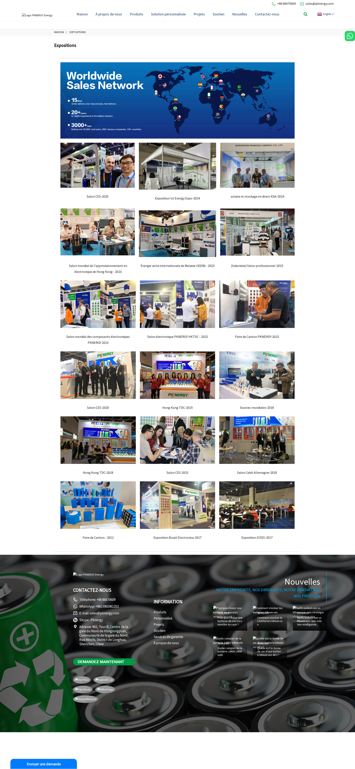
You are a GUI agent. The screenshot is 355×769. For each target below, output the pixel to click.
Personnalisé (163, 618)
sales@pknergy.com (319, 3)
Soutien (218, 14)
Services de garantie (168, 637)
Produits (136, 14)
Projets (199, 14)
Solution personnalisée (168, 14)
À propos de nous (109, 14)
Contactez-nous (267, 14)
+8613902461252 (107, 606)
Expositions (78, 32)
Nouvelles (239, 14)
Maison (82, 14)
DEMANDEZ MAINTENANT (101, 661)
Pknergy (97, 620)
